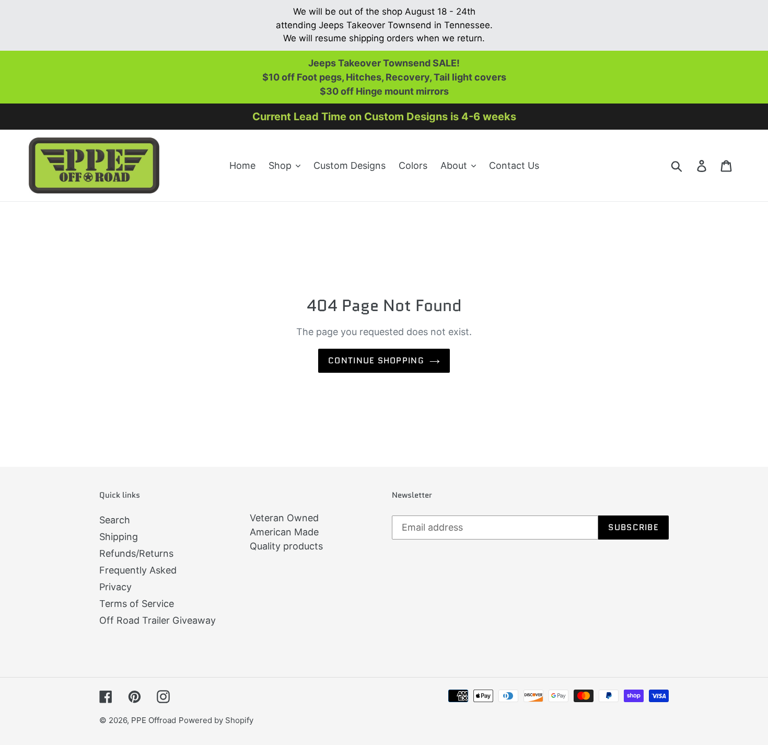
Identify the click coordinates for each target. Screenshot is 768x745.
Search (114, 519)
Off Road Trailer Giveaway (157, 620)
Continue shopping (376, 360)
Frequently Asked (138, 570)
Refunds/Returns (136, 553)
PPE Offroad (153, 720)
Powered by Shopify (216, 720)
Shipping (118, 536)
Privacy (115, 586)
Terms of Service (136, 603)
